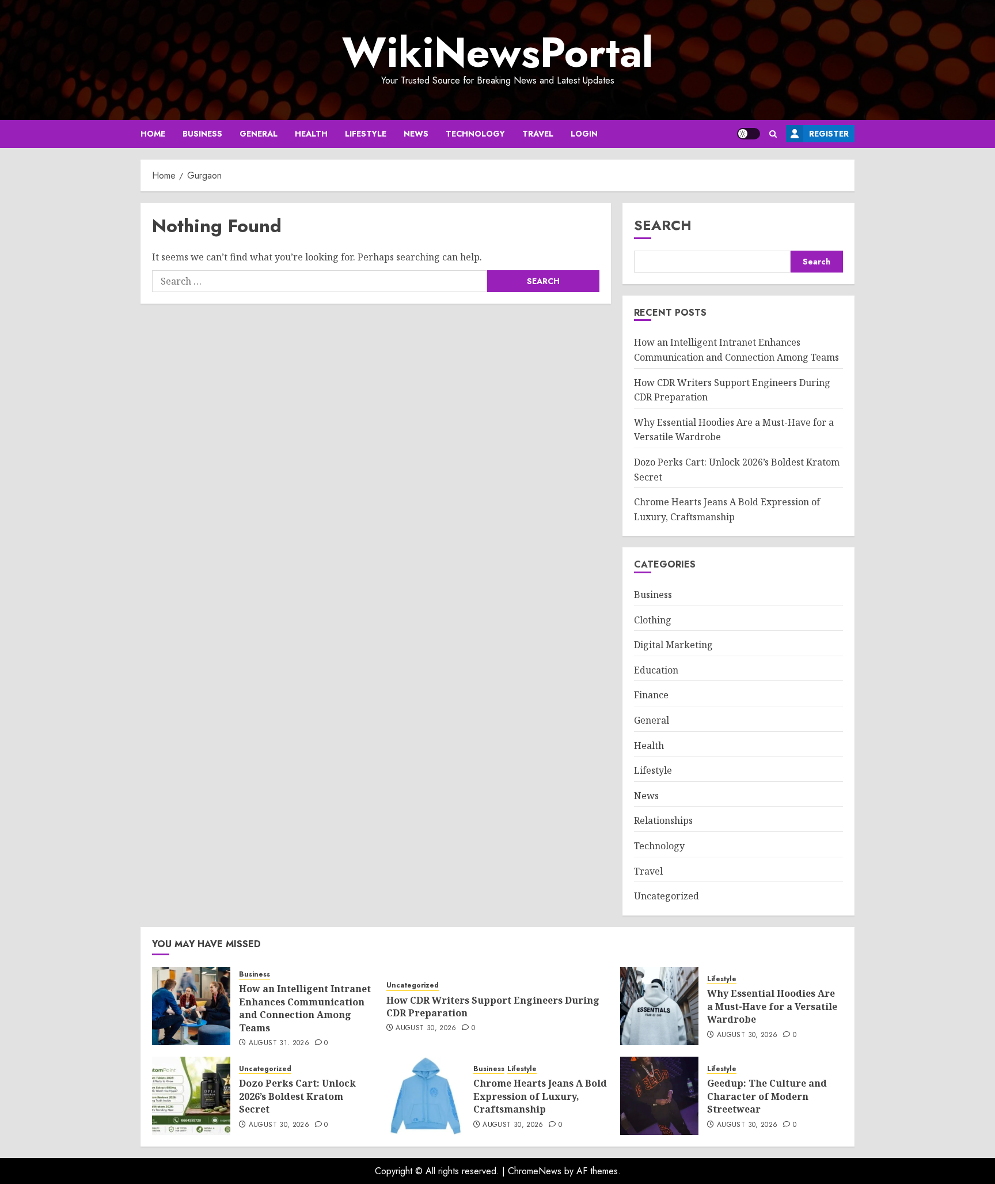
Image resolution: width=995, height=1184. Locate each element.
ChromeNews (534, 1171)
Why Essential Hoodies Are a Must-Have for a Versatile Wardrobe (772, 1006)
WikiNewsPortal (497, 52)
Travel (537, 133)
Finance (651, 695)
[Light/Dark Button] (748, 133)
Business (202, 133)
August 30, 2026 (426, 1028)
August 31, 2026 (279, 1043)
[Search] (773, 134)
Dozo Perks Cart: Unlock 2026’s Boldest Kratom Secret (297, 1096)
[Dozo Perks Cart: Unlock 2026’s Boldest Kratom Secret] (191, 1096)
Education (656, 670)
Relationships (663, 820)
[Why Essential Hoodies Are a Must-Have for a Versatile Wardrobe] (659, 1006)
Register (829, 133)
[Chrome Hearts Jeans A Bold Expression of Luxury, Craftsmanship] (425, 1096)
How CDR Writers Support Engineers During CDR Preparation (492, 1006)
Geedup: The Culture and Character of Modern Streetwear (767, 1096)
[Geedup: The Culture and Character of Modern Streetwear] (659, 1096)
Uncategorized (666, 896)
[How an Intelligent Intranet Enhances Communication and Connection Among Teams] (191, 1006)
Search (663, 225)
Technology (475, 133)
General (259, 133)
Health (311, 133)
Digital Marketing (673, 644)
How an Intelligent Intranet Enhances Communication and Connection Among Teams (305, 1008)
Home (152, 133)
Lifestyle (365, 133)
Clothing (652, 620)
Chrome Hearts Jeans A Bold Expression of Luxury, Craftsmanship (540, 1096)
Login (584, 133)
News (416, 133)
